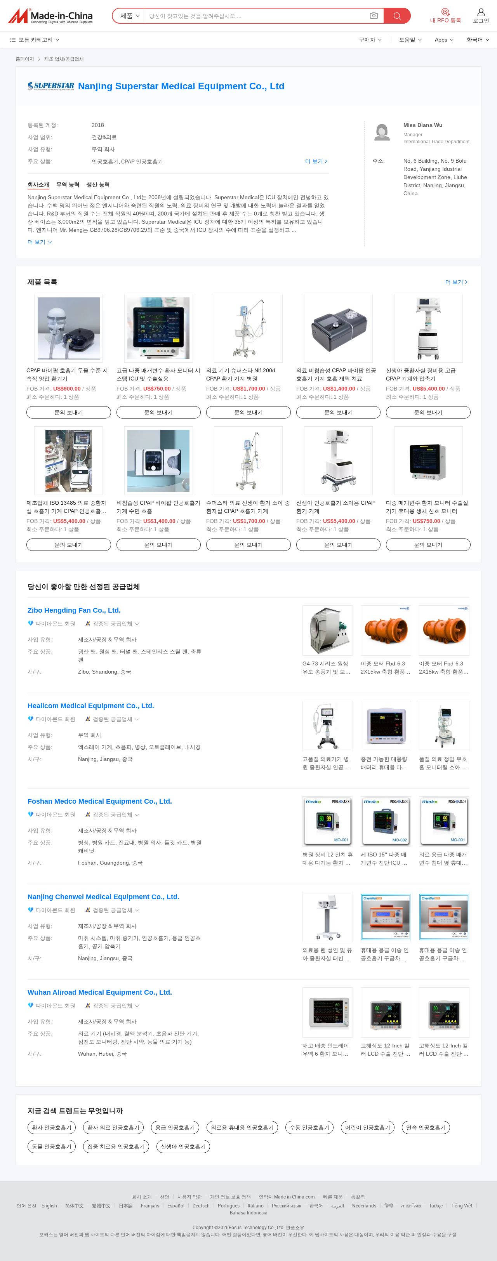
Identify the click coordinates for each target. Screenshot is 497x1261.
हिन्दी (388, 1205)
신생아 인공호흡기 (183, 1146)
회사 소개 (142, 1196)
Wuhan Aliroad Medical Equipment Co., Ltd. (100, 992)
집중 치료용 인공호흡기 (116, 1146)
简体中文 (74, 1205)
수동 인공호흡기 (309, 1127)
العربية (337, 1205)
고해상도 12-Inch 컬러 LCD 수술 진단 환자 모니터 (385, 1053)
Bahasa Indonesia (249, 1212)
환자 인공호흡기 (51, 1127)
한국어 (316, 1205)
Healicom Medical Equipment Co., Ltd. (91, 706)
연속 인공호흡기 (426, 1127)
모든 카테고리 (36, 39)
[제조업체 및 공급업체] (50, 16)
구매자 (367, 39)
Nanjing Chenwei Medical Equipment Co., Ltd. (103, 897)
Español (175, 1205)
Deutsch (201, 1205)
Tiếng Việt (462, 1205)
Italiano (256, 1205)
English (49, 1205)
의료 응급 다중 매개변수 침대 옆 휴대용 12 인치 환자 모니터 (443, 862)
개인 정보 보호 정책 (230, 1196)
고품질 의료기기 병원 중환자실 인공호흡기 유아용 (325, 767)
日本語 (126, 1205)
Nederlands (364, 1205)
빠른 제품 (333, 1196)
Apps (441, 39)
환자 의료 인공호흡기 (113, 1127)
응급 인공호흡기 (175, 1127)
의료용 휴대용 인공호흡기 (242, 1127)
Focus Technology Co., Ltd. (257, 1227)
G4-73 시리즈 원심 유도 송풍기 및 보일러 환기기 (326, 671)
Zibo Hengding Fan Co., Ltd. (74, 610)
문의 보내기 (68, 412)
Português (229, 1205)
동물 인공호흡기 (51, 1146)
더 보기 (314, 161)
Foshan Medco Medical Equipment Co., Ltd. (100, 801)
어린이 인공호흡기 (367, 1127)
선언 (164, 1196)
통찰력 (358, 1196)
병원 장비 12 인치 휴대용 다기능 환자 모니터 (327, 862)
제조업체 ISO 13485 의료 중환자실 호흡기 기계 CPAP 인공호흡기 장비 (66, 511)
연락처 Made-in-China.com (287, 1196)
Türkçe (436, 1205)
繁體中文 (101, 1205)
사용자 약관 (189, 1196)
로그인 (481, 20)
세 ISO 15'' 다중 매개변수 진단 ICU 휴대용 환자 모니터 (384, 862)
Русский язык (286, 1205)
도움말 (407, 39)
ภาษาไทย (411, 1205)
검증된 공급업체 (116, 623)
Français (150, 1205)
